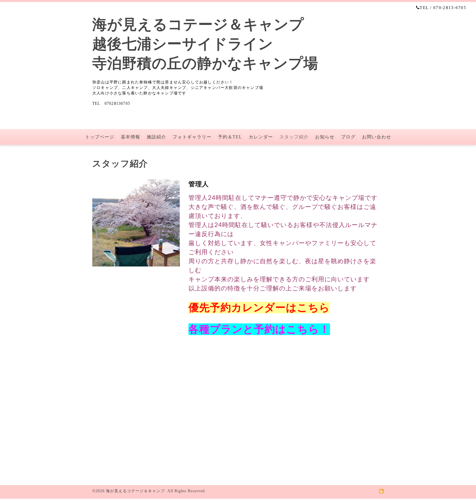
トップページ (99, 137)
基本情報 (130, 137)
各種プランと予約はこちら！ (259, 329)
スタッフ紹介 (294, 137)
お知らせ (324, 137)
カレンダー (261, 137)
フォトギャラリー (192, 137)
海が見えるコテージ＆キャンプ (135, 491)
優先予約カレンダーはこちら (259, 307)
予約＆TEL (230, 137)
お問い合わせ (376, 137)
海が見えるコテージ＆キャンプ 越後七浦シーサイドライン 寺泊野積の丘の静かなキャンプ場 (205, 43)
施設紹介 (156, 137)
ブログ (348, 137)
